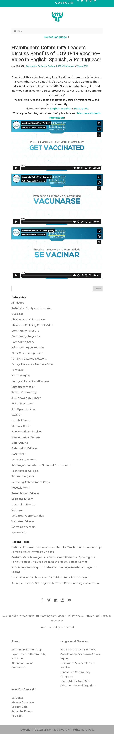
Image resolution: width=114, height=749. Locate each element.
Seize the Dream (22, 498)
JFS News (17, 658)
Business (17, 313)
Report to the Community (28, 654)
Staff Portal (66, 627)
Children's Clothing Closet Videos (32, 325)
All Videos (17, 302)
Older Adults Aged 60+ (75, 681)
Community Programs (25, 336)
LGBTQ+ (16, 414)
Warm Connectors (23, 526)
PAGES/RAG (18, 454)
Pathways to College (24, 470)
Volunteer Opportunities (27, 515)
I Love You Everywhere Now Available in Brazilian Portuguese (51, 577)
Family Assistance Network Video (32, 364)
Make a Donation (22, 702)
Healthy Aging (20, 375)
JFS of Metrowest (66, 66)
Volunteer (18, 697)
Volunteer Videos (22, 521)
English (54, 108)
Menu (19, 31)
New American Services (26, 431)
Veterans (17, 510)
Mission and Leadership (26, 649)
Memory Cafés (20, 426)
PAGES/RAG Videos (23, 459)
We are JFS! (82, 66)
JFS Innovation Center (26, 398)
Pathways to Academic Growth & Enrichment (40, 465)
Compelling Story (22, 341)
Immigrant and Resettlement (30, 381)
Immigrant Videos (23, 386)
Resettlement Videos (25, 493)
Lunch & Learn (21, 420)
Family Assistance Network (28, 358)
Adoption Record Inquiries (77, 685)
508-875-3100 (66, 3)
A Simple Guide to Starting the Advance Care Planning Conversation (56, 583)
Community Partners (36, 66)
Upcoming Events (23, 504)
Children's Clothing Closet (28, 319)
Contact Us (18, 667)
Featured (52, 66)
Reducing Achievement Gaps (30, 482)
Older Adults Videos (24, 448)
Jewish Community (23, 392)
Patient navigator (22, 476)
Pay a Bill (17, 715)
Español (66, 108)
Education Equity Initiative (28, 347)
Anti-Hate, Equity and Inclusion (31, 308)
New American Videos (25, 437)
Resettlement (20, 487)
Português (81, 108)
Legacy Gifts (19, 706)
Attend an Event (22, 663)
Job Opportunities (23, 409)
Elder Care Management (27, 353)
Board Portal (48, 627)
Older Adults (19, 442)
